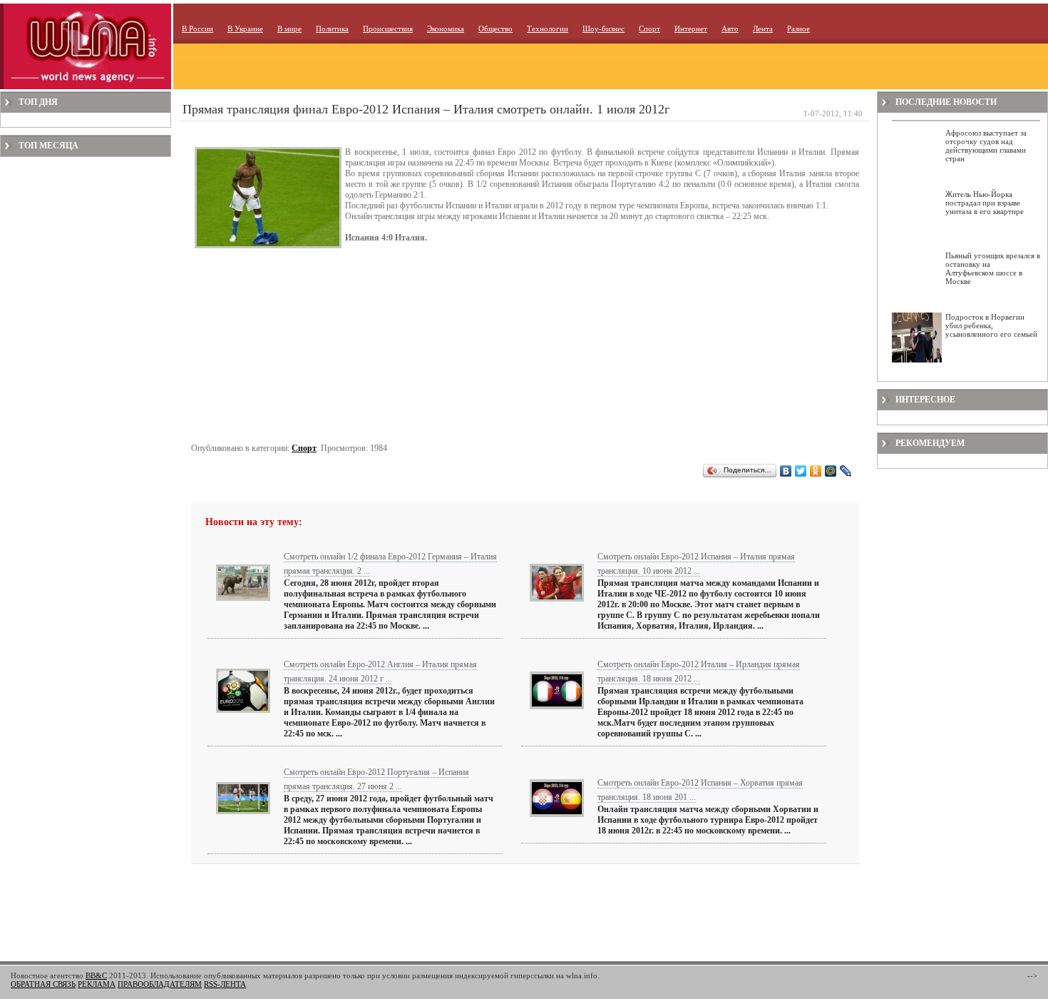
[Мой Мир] (830, 471)
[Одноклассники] (815, 471)
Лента (763, 28)
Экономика (445, 28)
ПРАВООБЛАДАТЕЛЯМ (160, 984)
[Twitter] (800, 471)
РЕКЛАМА (96, 984)
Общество (495, 28)
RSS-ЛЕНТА (225, 984)
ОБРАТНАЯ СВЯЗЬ (43, 984)
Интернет (690, 28)
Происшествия (388, 28)
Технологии (547, 28)
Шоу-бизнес (603, 28)
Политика (332, 28)
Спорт (649, 28)
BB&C (96, 975)
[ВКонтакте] (786, 471)
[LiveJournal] (845, 471)
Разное (798, 28)
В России (197, 28)
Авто (730, 28)
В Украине (245, 28)
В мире (289, 28)
